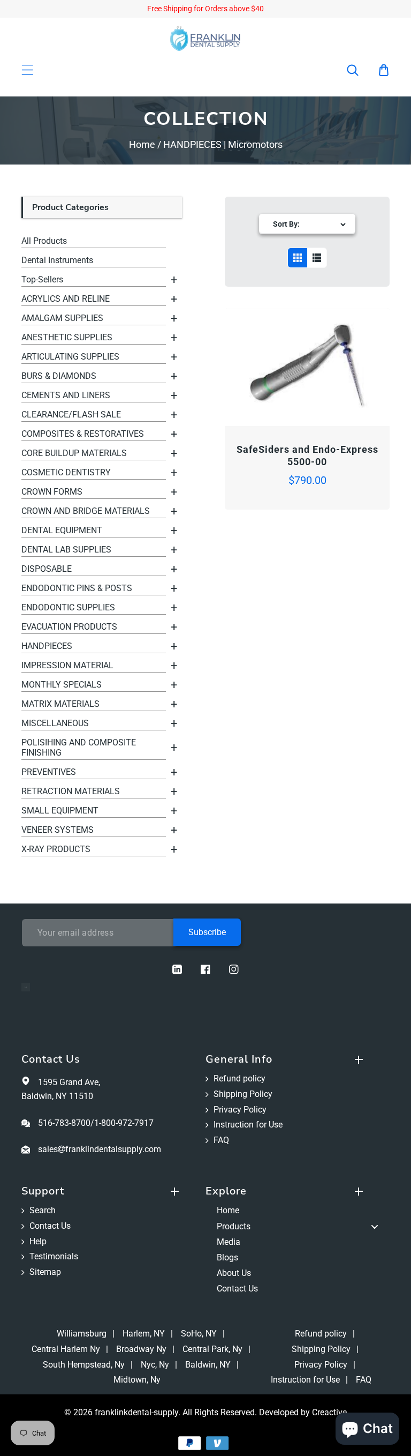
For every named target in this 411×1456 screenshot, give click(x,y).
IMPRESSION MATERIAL (67, 665)
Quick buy (266, 396)
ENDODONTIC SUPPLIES (68, 607)
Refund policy (239, 1078)
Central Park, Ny (212, 1349)
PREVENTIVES (48, 772)
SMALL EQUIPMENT (59, 810)
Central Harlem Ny (66, 1349)
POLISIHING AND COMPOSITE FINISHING (78, 747)
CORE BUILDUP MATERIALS (74, 453)
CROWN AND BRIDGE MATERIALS (85, 511)
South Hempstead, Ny (84, 1365)
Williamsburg (81, 1333)
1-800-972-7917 (124, 1123)
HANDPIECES (46, 646)
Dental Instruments (57, 260)
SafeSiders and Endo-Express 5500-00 (307, 455)
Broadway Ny (141, 1349)
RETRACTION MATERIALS (70, 791)
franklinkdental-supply (136, 1412)
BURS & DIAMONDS (58, 376)
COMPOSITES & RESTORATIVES (82, 434)
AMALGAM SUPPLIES (62, 318)
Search (42, 1210)
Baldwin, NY (208, 1365)
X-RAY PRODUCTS (55, 849)
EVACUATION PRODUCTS (69, 627)
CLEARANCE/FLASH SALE (71, 414)
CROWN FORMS (51, 492)
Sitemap (45, 1272)
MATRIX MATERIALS (60, 704)
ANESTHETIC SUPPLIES (66, 337)
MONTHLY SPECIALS (61, 685)
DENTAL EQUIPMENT (61, 530)
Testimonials (53, 1256)
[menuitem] (298, 1211)
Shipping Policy (243, 1094)
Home (142, 144)
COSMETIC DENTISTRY (66, 472)
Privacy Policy (240, 1109)
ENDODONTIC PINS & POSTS (76, 588)
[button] (359, 70)
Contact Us (50, 1226)
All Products (44, 241)
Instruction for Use (248, 1124)
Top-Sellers (42, 279)
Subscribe (207, 932)
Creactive (329, 1412)
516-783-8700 (64, 1123)
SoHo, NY (199, 1333)
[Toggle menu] (375, 1226)
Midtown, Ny (137, 1380)
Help (38, 1241)
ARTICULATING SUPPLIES (70, 357)
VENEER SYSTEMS (57, 830)
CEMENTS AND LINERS (65, 395)
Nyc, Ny (155, 1365)
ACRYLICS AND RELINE (65, 299)
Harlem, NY (144, 1333)
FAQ (221, 1140)
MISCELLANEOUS (55, 723)
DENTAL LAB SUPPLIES (66, 549)
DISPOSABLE (46, 569)
